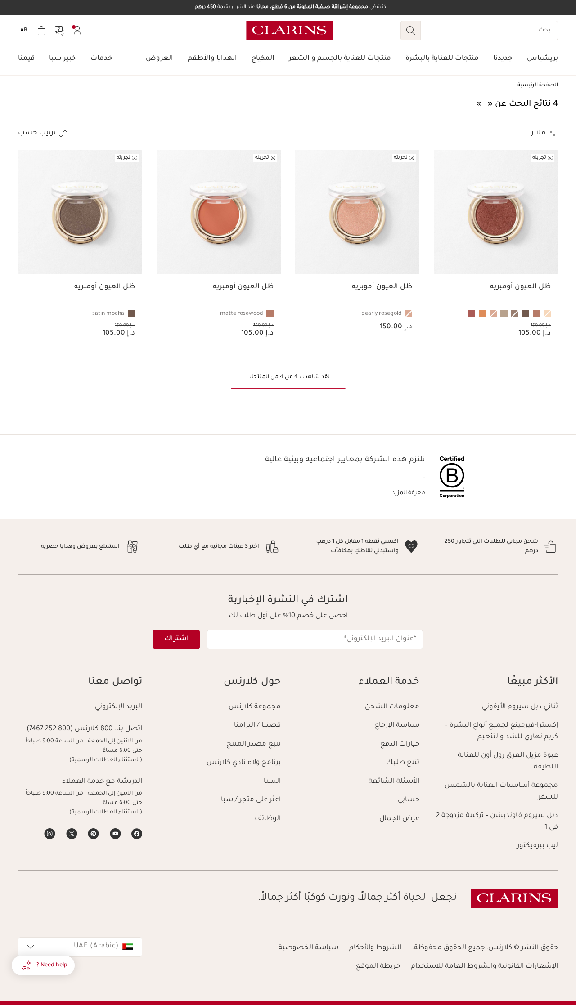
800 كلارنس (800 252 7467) (69, 729)
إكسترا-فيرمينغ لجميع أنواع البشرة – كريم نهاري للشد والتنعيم (501, 731)
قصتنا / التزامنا (257, 725)
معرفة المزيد (408, 493)
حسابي (408, 800)
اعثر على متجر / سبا (251, 800)
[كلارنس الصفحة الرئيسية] (289, 30)
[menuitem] (77, 30)
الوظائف (268, 819)
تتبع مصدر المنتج (253, 744)
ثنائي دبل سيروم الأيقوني (520, 707)
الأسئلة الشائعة (394, 782)
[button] (43, 965)
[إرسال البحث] (410, 30)
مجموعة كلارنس (255, 707)
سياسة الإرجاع (397, 725)
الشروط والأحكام (375, 948)
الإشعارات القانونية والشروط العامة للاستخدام (484, 966)
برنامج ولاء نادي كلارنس (244, 763)
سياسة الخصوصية (308, 948)
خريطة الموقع (378, 966)
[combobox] (80, 947)
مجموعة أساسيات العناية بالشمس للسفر (501, 791)
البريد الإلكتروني (118, 707)
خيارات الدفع (399, 744)
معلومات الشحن (392, 707)
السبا (272, 782)
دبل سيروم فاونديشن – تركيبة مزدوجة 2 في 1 (497, 821)
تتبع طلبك (402, 763)
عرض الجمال (399, 819)
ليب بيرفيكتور (537, 846)
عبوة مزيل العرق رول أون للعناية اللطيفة (508, 761)
